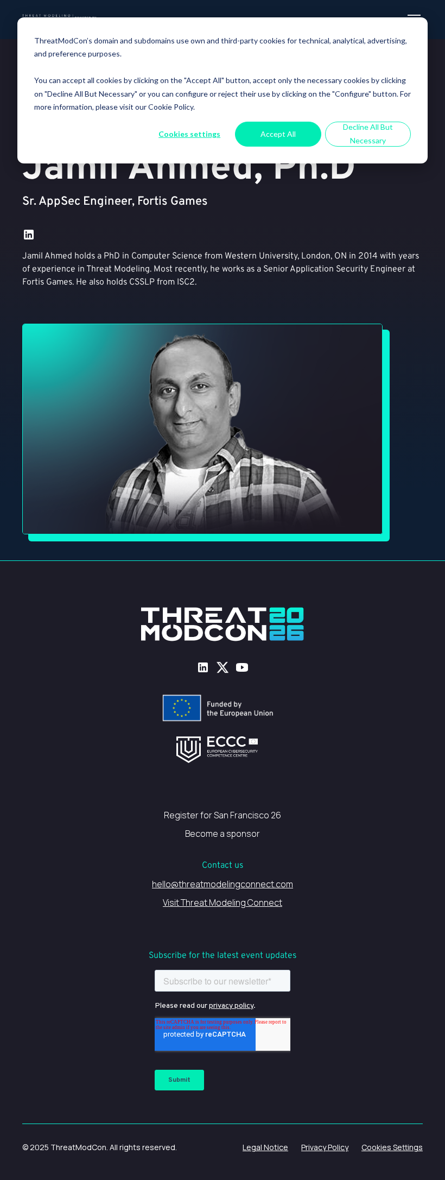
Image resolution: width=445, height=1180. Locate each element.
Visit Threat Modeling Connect (222, 902)
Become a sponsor (222, 834)
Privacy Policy (324, 1147)
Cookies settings (189, 133)
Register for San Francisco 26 (222, 815)
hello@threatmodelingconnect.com (222, 884)
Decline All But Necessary (368, 133)
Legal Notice (265, 1147)
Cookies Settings (392, 1147)
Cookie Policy (170, 106)
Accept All (278, 133)
